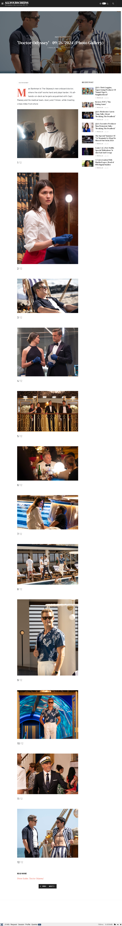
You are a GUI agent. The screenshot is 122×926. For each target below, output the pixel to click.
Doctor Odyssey (23, 82)
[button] (2, 4)
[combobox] (113, 3)
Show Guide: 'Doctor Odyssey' (30, 878)
